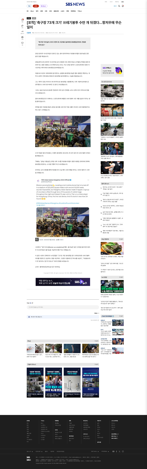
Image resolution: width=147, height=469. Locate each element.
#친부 (115, 6)
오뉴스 (42, 433)
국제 (50, 11)
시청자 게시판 (100, 437)
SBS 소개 (30, 452)
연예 (67, 11)
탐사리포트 (71, 436)
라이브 (98, 427)
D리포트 (71, 431)
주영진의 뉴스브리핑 (45, 431)
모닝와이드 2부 (44, 429)
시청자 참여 (38, 452)
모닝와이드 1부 (44, 427)
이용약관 (52, 451)
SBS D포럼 (114, 438)
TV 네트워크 (29, 439)
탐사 (70, 440)
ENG (106, 1)
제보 (98, 425)
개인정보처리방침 (60, 451)
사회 (46, 11)
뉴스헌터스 (43, 425)
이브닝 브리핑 (58, 425)
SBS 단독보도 (72, 425)
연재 (70, 420)
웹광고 (46, 451)
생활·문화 (56, 11)
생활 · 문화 (29, 433)
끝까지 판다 (71, 438)
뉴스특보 (42, 439)
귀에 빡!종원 (85, 425)
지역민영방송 (105, 451)
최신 (28, 423)
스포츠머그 (85, 423)
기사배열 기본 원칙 (89, 461)
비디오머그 (85, 420)
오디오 (56, 429)
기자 (98, 431)
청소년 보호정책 (98, 461)
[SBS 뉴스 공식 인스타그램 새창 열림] (123, 451)
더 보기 (96, 341)
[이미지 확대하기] (37, 145)
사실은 (70, 423)
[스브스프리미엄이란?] (113, 316)
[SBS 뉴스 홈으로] (75, 4)
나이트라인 (43, 435)
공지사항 (99, 442)
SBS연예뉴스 (114, 434)
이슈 (28, 441)
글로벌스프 (103, 320)
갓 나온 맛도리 (86, 436)
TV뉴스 (80, 11)
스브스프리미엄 (114, 420)
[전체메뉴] (27, 11)
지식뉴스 (113, 423)
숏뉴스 (98, 429)
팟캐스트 (113, 425)
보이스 (56, 434)
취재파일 (73, 11)
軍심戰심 (57, 423)
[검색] (119, 6)
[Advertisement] (63, 330)
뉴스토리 (42, 437)
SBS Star (113, 436)
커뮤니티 (113, 427)
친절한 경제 (71, 427)
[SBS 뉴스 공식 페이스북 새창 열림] (116, 451)
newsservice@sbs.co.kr (74, 459)
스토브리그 (85, 429)
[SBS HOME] (122, 1)
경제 (41, 11)
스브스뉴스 (85, 434)
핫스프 (102, 329)
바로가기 (99, 420)
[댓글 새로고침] (32, 303)
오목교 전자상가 (86, 438)
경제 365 (71, 429)
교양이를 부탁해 (104, 339)
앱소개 (98, 433)
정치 (37, 11)
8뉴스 (32, 11)
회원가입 (117, 1)
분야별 (28, 420)
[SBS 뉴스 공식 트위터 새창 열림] (119, 451)
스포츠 (62, 11)
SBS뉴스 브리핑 (58, 436)
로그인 (111, 1)
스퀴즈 (112, 429)
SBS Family (95, 451)
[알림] (123, 6)
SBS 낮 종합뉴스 (58, 438)
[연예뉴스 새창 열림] (112, 70)
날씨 (98, 423)
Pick (29, 18)
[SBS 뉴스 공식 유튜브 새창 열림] (113, 451)
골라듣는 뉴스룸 (58, 432)
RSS (98, 435)
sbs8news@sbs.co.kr (76, 457)
